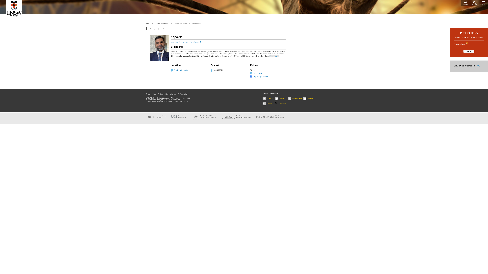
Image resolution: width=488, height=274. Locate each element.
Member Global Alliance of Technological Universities (208, 116)
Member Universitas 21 (182, 116)
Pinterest (269, 104)
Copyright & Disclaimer (168, 94)
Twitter (282, 99)
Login (465, 4)
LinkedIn (310, 99)
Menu (483, 4)
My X (256, 70)
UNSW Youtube (297, 99)
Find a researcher (162, 24)
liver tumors (183, 42)
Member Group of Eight (161, 116)
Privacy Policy (151, 94)
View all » (468, 51)
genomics (174, 42)
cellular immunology (196, 42)
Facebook (270, 99)
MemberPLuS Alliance (279, 116)
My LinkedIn (258, 73)
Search (474, 4)
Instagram (283, 104)
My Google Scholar (261, 76)
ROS (478, 65)
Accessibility (184, 94)
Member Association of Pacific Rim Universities (243, 116)
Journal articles (460, 44)
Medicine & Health (181, 70)
